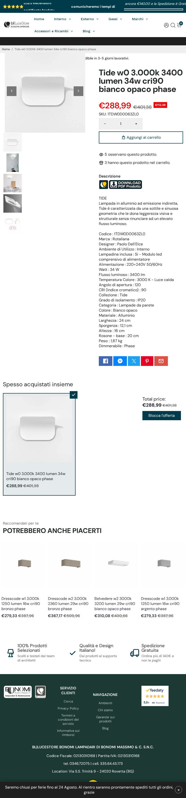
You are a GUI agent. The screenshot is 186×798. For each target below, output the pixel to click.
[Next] (78, 91)
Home (6, 49)
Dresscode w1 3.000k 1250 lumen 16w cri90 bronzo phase (20, 603)
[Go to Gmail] (161, 361)
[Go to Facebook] (105, 361)
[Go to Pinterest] (147, 361)
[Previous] (11, 91)
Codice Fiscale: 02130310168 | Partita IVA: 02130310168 (93, 755)
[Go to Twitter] (134, 361)
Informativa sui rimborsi (68, 733)
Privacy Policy (68, 708)
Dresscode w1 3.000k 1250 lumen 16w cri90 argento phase (160, 603)
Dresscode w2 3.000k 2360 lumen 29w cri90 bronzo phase (68, 603)
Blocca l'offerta (161, 415)
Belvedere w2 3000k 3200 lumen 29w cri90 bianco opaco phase (114, 603)
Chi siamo (105, 710)
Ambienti (105, 703)
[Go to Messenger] (120, 361)
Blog (105, 728)
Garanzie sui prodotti (105, 719)
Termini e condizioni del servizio (68, 719)
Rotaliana (8, 592)
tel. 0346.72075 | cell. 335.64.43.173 (93, 763)
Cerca (68, 701)
